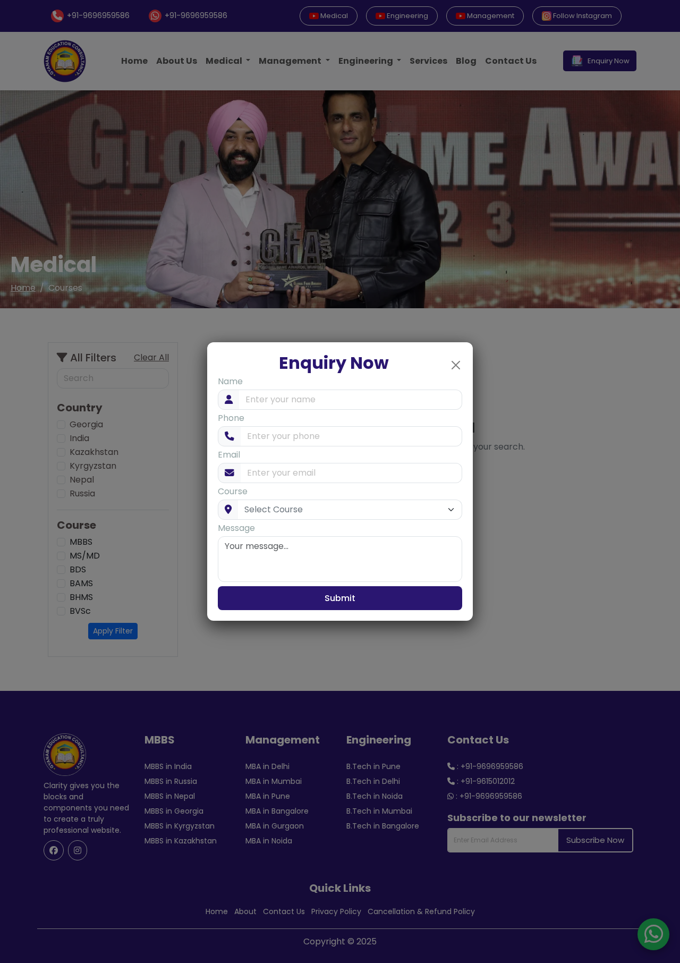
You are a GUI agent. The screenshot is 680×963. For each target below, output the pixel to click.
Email (229, 455)
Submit (340, 598)
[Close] (455, 365)
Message (236, 528)
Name (230, 381)
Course (233, 491)
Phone (231, 418)
